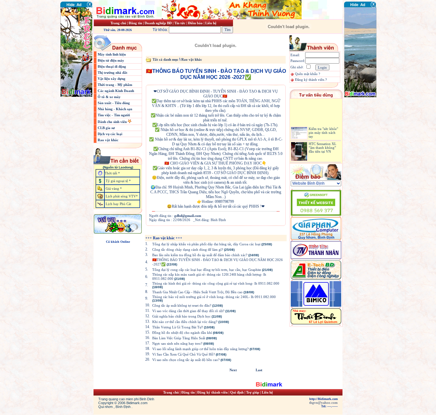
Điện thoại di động (112, 66)
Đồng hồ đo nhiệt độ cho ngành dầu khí (182, 332)
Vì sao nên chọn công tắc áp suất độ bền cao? (186, 360)
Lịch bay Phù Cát (118, 204)
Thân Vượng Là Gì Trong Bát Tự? (177, 327)
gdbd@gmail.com (187, 216)
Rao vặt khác (108, 140)
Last (259, 370)
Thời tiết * (112, 173)
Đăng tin (135, 23)
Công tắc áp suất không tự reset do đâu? (181, 305)
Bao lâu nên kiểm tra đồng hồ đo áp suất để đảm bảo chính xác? (199, 255)
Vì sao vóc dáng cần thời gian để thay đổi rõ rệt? (188, 311)
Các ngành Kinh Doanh (116, 91)
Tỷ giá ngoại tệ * (118, 181)
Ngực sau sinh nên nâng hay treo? (177, 343)
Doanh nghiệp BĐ (159, 23)
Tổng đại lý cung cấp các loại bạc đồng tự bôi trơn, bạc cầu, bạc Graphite (206, 270)
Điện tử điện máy (111, 60)
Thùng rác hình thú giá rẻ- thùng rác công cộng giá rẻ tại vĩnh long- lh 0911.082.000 (215, 283)
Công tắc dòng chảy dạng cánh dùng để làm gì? (187, 249)
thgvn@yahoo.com (323, 402)
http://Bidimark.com (323, 399)
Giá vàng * (114, 188)
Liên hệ (210, 23)
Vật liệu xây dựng (111, 79)
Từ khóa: (161, 29)
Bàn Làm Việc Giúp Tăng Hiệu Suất (178, 338)
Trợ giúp (253, 392)
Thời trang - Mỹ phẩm (115, 85)
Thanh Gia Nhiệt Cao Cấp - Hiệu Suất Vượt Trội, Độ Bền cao (197, 292)
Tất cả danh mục (165, 59)
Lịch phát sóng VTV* (122, 196)
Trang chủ (118, 23)
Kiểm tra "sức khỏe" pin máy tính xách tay (323, 128)
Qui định (237, 392)
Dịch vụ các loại (110, 134)
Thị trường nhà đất (112, 72)
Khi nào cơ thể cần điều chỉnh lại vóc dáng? (184, 322)
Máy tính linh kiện (112, 54)
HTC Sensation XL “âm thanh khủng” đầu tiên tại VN (322, 144)
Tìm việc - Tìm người (114, 115)
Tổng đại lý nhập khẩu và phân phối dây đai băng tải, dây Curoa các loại (206, 244)
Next (233, 370)
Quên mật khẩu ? (307, 74)
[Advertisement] (363, 135)
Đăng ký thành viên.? (311, 79)
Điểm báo (195, 23)
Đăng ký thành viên (212, 392)
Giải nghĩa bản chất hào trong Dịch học (181, 316)
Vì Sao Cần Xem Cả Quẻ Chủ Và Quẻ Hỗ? (183, 354)
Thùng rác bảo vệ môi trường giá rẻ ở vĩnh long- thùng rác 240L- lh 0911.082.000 (214, 297)
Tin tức (180, 23)
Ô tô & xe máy (109, 97)
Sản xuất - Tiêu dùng (114, 103)
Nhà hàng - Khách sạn (115, 109)
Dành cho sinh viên (113, 122)
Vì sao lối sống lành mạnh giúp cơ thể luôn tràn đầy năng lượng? (200, 349)
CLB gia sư (106, 128)
